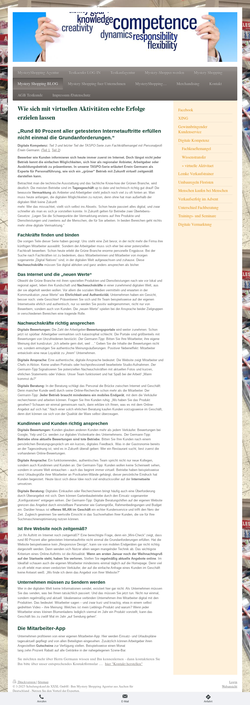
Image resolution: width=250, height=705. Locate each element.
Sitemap (43, 682)
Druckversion (26, 682)
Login (233, 682)
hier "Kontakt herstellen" (124, 663)
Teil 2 (55, 150)
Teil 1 (46, 150)
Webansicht (229, 686)
